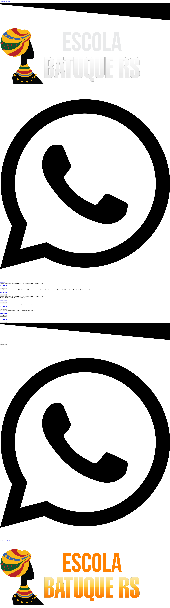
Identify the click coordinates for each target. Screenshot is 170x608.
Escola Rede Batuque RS (5, 1)
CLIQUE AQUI (3, 288)
